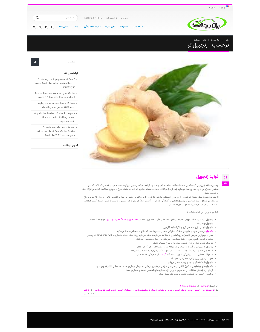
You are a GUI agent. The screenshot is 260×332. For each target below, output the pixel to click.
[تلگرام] (33, 26)
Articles (184, 286)
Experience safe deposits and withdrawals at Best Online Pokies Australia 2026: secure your (56, 131)
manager (205, 286)
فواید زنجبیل (207, 176)
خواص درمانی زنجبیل (183, 290)
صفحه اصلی (138, 26)
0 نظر (86, 290)
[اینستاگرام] (39, 26)
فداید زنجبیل (99, 290)
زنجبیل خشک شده (114, 290)
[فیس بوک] (51, 26)
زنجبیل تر (128, 290)
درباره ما (124, 18)
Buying (192, 286)
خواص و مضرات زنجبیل (162, 290)
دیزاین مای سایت (157, 319)
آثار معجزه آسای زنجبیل (204, 290)
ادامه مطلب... (89, 294)
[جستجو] (37, 18)
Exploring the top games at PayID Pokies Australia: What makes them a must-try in (54, 83)
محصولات (124, 26)
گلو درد (162, 255)
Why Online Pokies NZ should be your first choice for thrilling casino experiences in (54, 117)
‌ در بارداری (111, 220)
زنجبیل (209, 231)
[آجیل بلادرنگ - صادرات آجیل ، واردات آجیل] (207, 23)
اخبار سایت (110, 26)
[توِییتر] (45, 26)
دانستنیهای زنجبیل (142, 290)
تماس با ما (110, 18)
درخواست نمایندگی (92, 26)
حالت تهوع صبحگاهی (127, 220)
